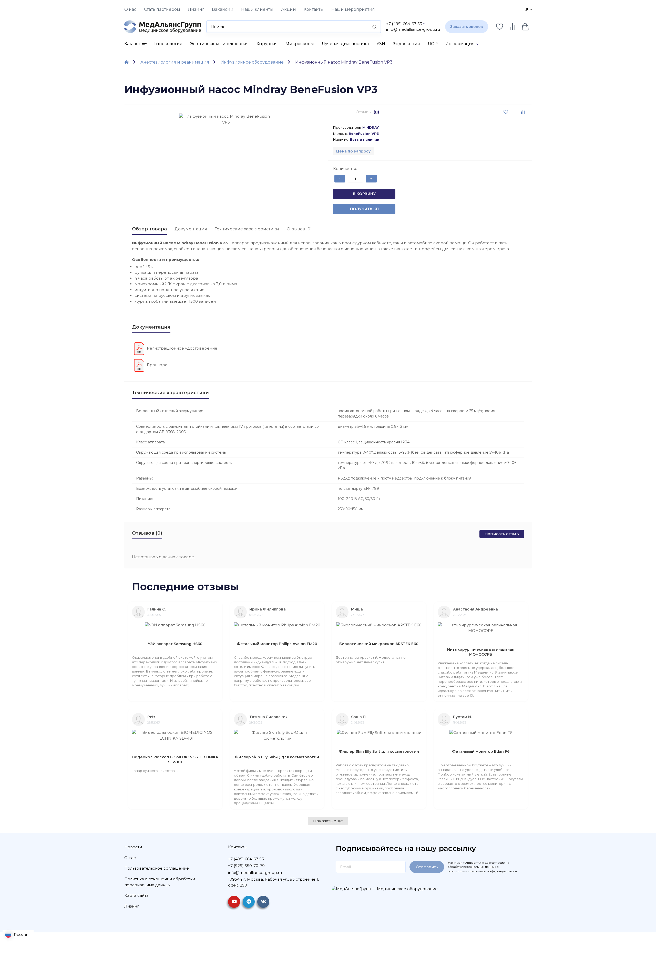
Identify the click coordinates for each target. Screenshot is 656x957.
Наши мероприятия (353, 9)
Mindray (370, 127)
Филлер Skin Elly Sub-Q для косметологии (277, 757)
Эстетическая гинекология (219, 43)
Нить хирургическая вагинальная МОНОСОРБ (480, 652)
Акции (288, 9)
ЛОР (433, 43)
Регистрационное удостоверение (182, 348)
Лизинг (196, 9)
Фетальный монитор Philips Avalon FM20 (277, 644)
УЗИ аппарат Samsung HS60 (175, 644)
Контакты (314, 9)
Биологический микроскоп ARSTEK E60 (378, 644)
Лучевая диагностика (345, 43)
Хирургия (267, 43)
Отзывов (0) (299, 229)
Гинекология (168, 43)
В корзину (355, 193)
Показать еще (328, 820)
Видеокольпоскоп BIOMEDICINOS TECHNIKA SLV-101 (175, 759)
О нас (130, 9)
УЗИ (380, 43)
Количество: (345, 168)
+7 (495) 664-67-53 (404, 23)
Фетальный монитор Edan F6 (480, 751)
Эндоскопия (406, 43)
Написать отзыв (502, 533)
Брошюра (157, 364)
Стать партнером (162, 9)
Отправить (427, 866)
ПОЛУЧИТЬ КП (355, 209)
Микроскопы (299, 43)
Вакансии (222, 9)
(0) (376, 111)
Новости (133, 846)
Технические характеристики (247, 229)
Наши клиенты (257, 9)
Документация (191, 229)
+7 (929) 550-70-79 (246, 865)
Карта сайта (136, 895)
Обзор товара (149, 229)
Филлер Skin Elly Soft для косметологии (379, 751)
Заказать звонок (466, 26)
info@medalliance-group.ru (413, 29)
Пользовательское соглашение (156, 868)
